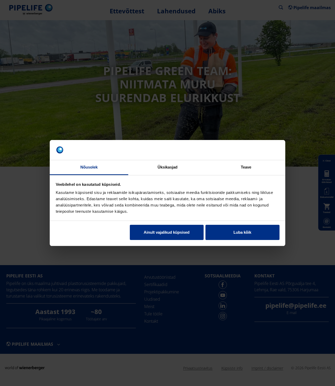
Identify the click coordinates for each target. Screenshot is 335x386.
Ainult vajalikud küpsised (166, 232)
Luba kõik (242, 232)
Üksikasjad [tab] (168, 167)
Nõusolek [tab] (89, 167)
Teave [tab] (246, 167)
